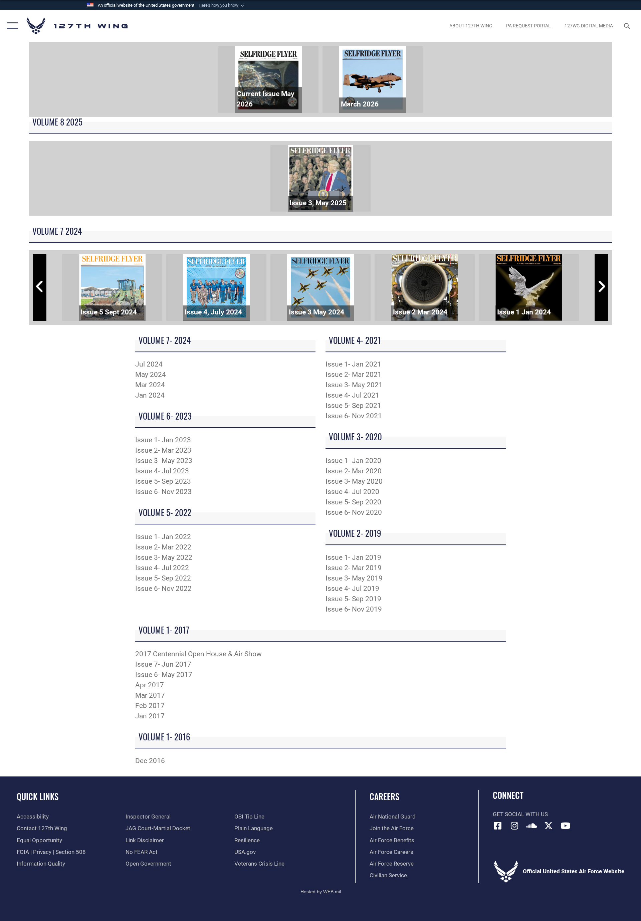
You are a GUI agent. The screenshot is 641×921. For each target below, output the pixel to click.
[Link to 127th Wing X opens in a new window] (549, 826)
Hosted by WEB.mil (320, 891)
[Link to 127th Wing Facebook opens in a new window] (498, 826)
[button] (222, 5)
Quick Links (37, 796)
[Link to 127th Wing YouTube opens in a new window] (565, 826)
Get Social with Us (520, 814)
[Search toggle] (628, 26)
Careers (384, 796)
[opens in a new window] (514, 826)
